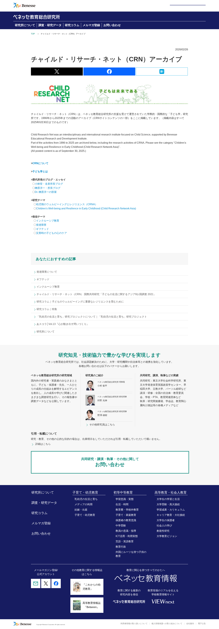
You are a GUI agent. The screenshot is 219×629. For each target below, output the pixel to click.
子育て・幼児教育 (85, 515)
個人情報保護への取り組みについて (167, 623)
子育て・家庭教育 (126, 515)
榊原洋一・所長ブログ (47, 188)
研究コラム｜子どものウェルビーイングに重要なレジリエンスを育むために (80, 301)
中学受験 (121, 525)
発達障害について (47, 271)
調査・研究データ (50, 25)
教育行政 (121, 546)
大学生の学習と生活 (168, 499)
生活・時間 (122, 504)
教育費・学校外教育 (127, 509)
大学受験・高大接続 (168, 504)
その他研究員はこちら (102, 424)
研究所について (25, 25)
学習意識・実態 (125, 499)
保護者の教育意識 (126, 520)
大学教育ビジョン (167, 536)
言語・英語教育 (125, 541)
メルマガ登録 (91, 25)
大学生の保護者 (166, 520)
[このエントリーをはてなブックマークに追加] (162, 73)
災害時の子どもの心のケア (51, 233)
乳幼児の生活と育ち (86, 499)
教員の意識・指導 (126, 530)
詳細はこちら (43, 444)
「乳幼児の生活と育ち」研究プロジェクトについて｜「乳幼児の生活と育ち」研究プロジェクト (92, 316)
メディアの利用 (84, 504)
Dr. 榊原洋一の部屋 (46, 192)
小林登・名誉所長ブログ (49, 183)
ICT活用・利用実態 (127, 536)
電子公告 (202, 623)
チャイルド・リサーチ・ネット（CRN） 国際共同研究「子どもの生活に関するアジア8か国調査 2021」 (96, 294)
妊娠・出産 (81, 509)
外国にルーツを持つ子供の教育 (131, 554)
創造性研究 (163, 530)
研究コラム (72, 25)
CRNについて (40, 163)
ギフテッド (42, 229)
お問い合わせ (112, 25)
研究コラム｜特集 (47, 309)
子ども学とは (40, 171)
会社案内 (190, 623)
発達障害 (41, 224)
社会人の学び (164, 525)
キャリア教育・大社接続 (171, 515)
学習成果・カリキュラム (171, 509)
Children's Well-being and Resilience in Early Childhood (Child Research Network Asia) (86, 208)
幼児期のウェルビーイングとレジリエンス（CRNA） (66, 204)
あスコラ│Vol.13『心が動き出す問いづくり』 (63, 324)
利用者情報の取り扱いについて (134, 623)
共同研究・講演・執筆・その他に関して (110, 462)
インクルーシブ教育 (48, 220)
